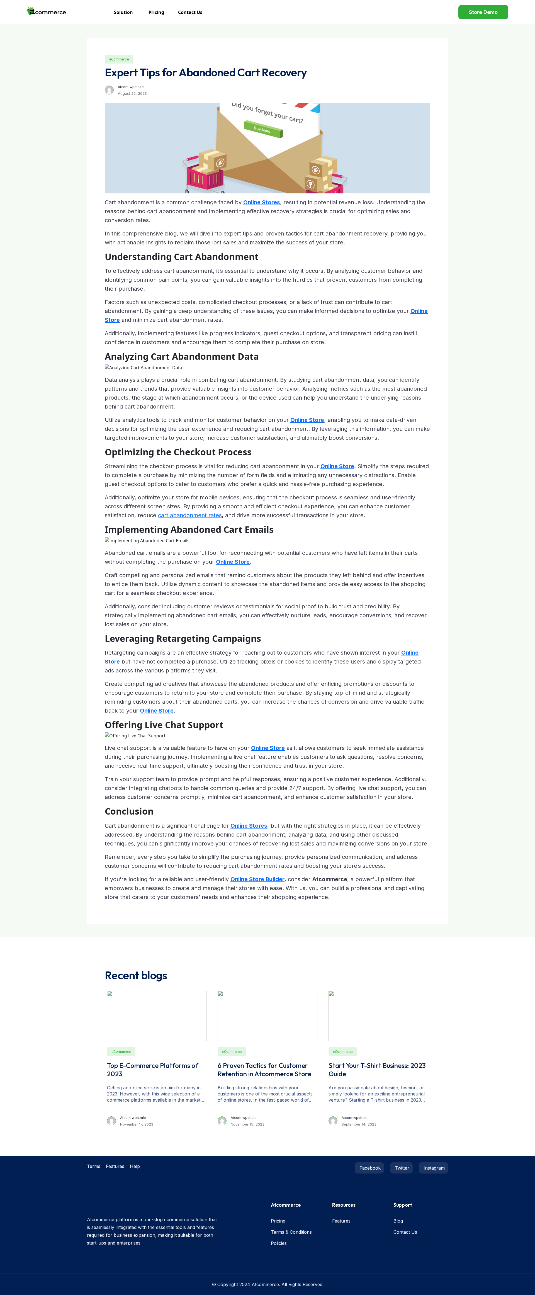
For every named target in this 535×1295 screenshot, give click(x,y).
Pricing (156, 12)
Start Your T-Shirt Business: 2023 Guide (377, 1069)
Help (135, 1166)
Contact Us (190, 12)
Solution (123, 12)
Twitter (401, 1168)
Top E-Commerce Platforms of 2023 (152, 1069)
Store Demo (483, 12)
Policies (279, 1243)
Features (115, 1166)
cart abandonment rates (190, 515)
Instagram (433, 1168)
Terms (93, 1166)
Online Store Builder (257, 879)
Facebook (369, 1168)
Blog (398, 1221)
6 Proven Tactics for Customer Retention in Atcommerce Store (264, 1069)
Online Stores (261, 202)
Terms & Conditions (291, 1232)
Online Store (307, 420)
